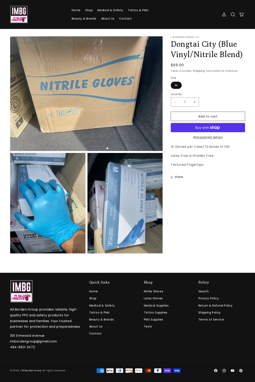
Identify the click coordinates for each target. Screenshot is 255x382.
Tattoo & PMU (99, 313)
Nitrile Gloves (153, 291)
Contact (95, 334)
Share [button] (179, 177)
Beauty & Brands (101, 319)
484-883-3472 (22, 347)
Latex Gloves (153, 299)
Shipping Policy (209, 313)
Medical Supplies (156, 306)
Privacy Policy (208, 299)
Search (203, 291)
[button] (232, 14)
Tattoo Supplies (155, 313)
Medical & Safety (102, 306)
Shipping (199, 70)
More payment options (208, 137)
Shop (93, 299)
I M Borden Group (31, 370)
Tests (148, 326)
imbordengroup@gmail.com (33, 341)
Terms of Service (211, 319)
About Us (96, 326)
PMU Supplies (153, 319)
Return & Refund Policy (215, 306)
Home (93, 291)
